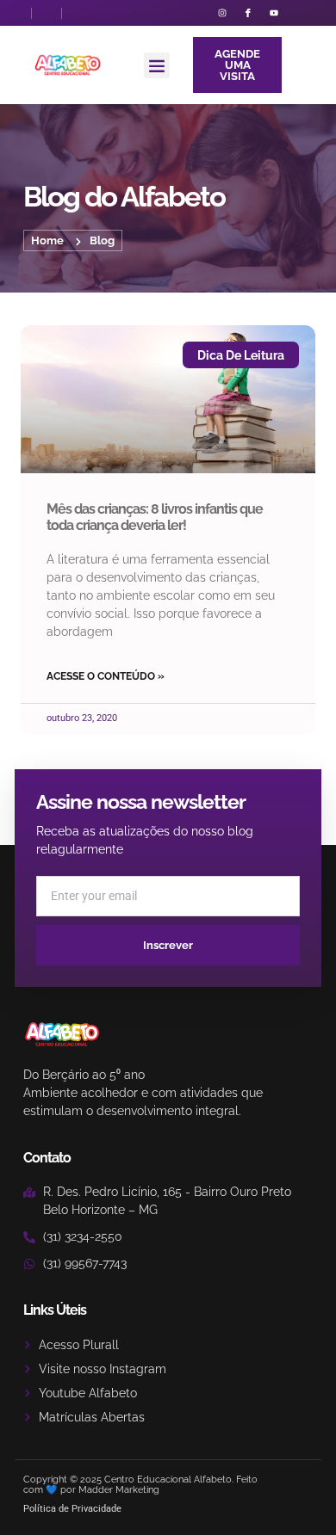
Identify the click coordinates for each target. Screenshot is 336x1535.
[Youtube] (274, 13)
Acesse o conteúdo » (106, 676)
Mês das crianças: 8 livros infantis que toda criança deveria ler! (155, 517)
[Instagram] (222, 13)
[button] (157, 65)
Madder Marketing (118, 1489)
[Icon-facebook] (248, 13)
